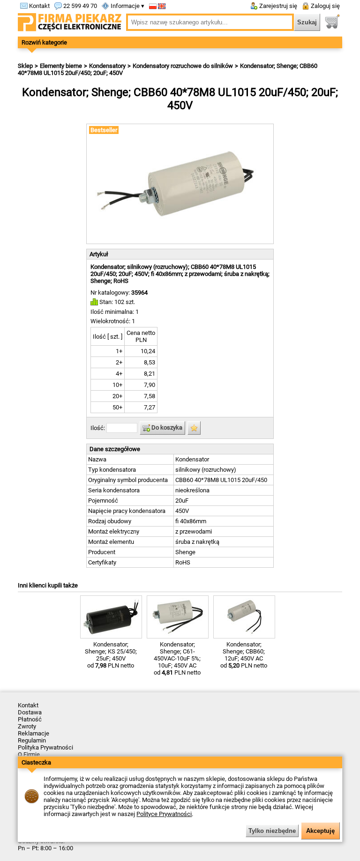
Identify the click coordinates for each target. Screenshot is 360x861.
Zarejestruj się (277, 5)
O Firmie (29, 754)
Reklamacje (33, 733)
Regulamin (32, 740)
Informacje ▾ (126, 5)
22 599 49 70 (79, 5)
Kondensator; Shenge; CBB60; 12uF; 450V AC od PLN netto (243, 655)
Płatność (30, 719)
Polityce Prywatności (164, 813)
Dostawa (30, 712)
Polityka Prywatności (45, 747)
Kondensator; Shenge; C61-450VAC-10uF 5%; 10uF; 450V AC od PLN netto (177, 658)
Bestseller (103, 130)
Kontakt (39, 5)
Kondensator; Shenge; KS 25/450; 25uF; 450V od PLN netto (111, 655)
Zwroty (27, 726)
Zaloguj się (324, 5)
